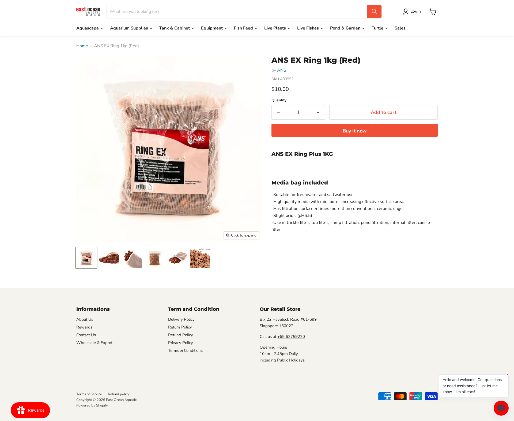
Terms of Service (89, 394)
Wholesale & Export (94, 342)
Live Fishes (308, 28)
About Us (84, 319)
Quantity (278, 100)
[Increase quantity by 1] (318, 112)
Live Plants (275, 28)
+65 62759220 (291, 336)
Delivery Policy (181, 319)
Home (82, 45)
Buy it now (354, 131)
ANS (281, 70)
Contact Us (86, 335)
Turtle (378, 28)
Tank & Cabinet (175, 28)
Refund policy (118, 394)
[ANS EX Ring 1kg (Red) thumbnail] (86, 257)
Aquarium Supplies (129, 28)
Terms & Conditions (185, 350)
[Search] (374, 11)
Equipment (212, 28)
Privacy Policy (180, 342)
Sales (400, 28)
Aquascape (88, 28)
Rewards (84, 327)
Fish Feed (244, 28)
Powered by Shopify (92, 405)
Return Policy (180, 327)
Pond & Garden (345, 28)
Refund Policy (180, 335)
